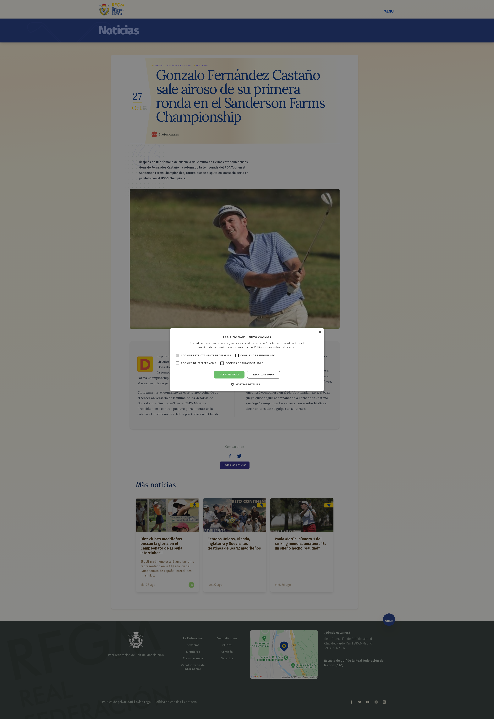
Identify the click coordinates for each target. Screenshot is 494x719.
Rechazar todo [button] (263, 374)
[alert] (247, 359)
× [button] (319, 332)
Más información (285, 347)
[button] (247, 384)
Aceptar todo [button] (229, 374)
